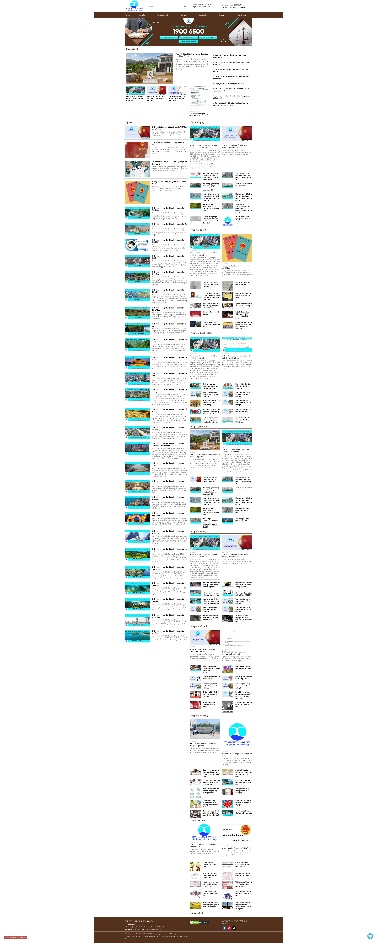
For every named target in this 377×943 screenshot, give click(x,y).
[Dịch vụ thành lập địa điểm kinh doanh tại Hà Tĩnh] (137, 378)
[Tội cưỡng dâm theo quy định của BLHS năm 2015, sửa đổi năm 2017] (227, 618)
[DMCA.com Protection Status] (205, 922)
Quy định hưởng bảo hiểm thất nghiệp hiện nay (243, 782)
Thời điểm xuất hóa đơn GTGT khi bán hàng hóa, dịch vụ (243, 884)
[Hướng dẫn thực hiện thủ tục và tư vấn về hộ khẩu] (137, 192)
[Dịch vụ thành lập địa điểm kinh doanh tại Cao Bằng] (137, 213)
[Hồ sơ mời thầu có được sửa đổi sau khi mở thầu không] (195, 403)
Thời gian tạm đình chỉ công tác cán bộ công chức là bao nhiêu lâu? (211, 813)
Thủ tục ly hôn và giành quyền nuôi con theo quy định (211, 694)
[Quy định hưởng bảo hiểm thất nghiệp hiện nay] (227, 782)
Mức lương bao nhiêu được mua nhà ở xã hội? (242, 511)
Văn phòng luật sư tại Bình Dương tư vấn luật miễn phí (211, 394)
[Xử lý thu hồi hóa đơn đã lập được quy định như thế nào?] (195, 875)
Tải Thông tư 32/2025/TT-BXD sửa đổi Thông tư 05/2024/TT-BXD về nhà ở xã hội (243, 208)
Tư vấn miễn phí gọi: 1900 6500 (15, 937)
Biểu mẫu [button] (222, 15)
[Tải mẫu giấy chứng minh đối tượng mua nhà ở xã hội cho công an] (227, 175)
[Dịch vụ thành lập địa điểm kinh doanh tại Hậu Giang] (137, 432)
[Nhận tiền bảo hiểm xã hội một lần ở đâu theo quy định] (227, 804)
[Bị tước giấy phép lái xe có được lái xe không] (227, 305)
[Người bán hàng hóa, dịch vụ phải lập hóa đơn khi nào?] (195, 884)
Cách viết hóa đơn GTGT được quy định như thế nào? (242, 865)
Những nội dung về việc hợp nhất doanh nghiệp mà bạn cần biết (211, 412)
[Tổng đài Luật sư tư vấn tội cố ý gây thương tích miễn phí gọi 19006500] (227, 592)
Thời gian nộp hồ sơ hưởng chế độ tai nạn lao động (242, 791)
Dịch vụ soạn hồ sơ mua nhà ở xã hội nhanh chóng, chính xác (203, 146)
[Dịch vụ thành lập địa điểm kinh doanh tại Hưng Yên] (137, 486)
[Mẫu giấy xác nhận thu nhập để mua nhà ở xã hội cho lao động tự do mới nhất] (195, 196)
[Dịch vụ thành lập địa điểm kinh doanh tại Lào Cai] (137, 604)
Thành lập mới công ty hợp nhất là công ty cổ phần (243, 893)
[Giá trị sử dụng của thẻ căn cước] (195, 314)
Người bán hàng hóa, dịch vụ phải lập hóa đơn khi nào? (210, 884)
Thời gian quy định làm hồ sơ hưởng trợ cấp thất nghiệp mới (211, 791)
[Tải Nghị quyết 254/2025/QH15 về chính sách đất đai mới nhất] (195, 206)
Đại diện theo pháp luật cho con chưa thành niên (243, 704)
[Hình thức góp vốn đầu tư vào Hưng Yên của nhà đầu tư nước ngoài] (195, 419)
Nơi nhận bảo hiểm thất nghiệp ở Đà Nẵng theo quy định (203, 744)
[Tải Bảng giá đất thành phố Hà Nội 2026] (227, 520)
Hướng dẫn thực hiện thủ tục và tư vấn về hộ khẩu (236, 267)
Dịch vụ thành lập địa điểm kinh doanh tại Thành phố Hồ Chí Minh (168, 444)
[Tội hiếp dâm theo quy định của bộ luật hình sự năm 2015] (195, 618)
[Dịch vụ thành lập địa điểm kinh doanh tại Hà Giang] (137, 344)
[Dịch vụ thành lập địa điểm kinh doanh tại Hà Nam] (137, 362)
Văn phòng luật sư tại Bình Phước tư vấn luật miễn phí (243, 403)
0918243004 (242, 7)
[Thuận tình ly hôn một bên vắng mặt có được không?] (195, 705)
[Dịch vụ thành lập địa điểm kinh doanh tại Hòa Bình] (137, 468)
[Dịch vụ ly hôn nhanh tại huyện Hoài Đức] (195, 678)
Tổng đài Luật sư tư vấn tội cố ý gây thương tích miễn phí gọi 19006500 (243, 593)
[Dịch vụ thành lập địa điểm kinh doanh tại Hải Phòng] (137, 414)
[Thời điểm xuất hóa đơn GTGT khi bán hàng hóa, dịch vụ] (227, 885)
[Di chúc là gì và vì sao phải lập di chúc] (227, 286)
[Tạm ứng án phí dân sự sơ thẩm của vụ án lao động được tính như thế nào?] (195, 772)
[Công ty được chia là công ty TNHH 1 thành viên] (195, 894)
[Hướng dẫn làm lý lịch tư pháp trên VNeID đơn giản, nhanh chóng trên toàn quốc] (195, 295)
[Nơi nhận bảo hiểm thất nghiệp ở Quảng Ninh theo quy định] (137, 169)
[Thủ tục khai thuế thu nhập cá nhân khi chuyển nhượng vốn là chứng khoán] (227, 905)
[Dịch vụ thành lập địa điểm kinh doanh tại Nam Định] (137, 620)
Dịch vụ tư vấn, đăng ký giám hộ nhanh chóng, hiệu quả (211, 284)
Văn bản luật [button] (202, 15)
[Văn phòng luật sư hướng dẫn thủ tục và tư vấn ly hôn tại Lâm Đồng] (195, 668)
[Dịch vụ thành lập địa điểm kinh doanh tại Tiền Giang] (227, 419)
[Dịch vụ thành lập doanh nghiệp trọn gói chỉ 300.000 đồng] (195, 386)
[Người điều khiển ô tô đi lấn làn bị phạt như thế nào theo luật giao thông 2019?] (227, 325)
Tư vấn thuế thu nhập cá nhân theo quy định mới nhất (204, 845)
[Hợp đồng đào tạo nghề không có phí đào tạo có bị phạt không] (195, 782)
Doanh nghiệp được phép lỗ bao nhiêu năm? (210, 865)
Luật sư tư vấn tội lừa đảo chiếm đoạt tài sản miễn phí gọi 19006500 (211, 601)
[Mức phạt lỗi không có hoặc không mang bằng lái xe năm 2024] (195, 305)
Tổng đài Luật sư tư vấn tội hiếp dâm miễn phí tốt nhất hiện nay (211, 585)
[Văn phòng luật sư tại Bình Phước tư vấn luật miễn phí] (227, 402)
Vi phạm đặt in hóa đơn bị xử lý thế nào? (237, 848)
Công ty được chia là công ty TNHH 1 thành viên (210, 893)
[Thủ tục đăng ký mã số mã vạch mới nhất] (227, 411)
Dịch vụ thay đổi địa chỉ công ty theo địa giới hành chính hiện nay (236, 357)
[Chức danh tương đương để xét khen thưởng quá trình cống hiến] (195, 804)
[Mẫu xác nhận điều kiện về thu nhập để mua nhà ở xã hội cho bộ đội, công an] (227, 196)
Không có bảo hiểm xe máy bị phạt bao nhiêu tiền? (243, 295)
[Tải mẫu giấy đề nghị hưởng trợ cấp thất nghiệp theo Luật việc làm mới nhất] (195, 175)
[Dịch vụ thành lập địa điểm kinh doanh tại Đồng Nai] (137, 295)
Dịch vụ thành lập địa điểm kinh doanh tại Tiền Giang (242, 420)
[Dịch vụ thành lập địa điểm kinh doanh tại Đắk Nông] (137, 261)
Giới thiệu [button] (141, 15)
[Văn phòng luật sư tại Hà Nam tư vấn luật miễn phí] (227, 394)
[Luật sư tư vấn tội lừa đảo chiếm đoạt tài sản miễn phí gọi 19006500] (195, 601)
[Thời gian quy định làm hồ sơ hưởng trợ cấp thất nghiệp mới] (195, 793)
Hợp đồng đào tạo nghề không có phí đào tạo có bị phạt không (211, 782)
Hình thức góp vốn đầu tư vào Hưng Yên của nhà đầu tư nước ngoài (211, 420)
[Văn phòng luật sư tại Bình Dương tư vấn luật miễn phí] (195, 394)
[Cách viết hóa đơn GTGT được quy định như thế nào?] (227, 864)
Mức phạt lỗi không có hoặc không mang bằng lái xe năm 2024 (211, 306)
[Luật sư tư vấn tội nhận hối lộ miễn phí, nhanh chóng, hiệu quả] (227, 584)
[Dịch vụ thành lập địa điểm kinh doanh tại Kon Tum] (137, 536)
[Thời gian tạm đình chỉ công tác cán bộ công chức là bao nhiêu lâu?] (195, 813)
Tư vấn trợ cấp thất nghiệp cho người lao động (242, 219)
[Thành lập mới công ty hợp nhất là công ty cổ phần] (227, 895)
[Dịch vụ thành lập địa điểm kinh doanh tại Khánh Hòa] (137, 502)
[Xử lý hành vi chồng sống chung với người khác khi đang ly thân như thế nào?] (227, 694)
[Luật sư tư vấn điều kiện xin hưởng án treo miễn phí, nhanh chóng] (195, 592)
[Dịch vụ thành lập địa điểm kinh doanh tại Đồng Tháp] (137, 313)
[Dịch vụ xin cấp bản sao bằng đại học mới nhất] (137, 149)
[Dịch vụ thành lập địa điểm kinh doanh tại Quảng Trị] (227, 386)
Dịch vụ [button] (183, 15)
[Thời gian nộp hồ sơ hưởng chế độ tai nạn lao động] (227, 791)
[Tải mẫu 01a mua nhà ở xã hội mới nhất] (227, 185)
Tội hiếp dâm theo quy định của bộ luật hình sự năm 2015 (211, 618)
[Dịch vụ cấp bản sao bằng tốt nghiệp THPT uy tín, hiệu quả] (137, 132)
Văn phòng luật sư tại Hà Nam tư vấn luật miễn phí (242, 394)
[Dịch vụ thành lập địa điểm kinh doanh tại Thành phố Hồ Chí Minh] (137, 448)
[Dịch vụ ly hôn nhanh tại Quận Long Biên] (227, 678)
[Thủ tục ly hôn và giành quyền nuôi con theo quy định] (195, 694)
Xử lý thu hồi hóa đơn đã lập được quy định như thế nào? (210, 875)
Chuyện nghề (242, 15)
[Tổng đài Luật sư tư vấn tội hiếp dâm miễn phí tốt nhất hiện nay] (195, 584)
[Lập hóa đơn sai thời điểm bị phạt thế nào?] (227, 876)
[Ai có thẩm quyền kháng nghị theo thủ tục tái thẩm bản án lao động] (227, 772)
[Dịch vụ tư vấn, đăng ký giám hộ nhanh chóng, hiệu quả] (195, 285)
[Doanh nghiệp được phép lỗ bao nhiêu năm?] (195, 866)
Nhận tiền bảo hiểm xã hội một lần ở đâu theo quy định (243, 803)
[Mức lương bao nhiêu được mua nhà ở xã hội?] (227, 510)
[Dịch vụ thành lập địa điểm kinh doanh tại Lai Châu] (137, 554)
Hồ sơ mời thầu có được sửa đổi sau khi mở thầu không (211, 403)
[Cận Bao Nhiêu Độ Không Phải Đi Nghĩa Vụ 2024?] (195, 324)
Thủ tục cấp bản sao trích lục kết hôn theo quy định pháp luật (235, 653)
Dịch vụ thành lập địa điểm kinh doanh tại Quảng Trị (242, 386)
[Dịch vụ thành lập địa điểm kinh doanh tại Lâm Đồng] (137, 572)
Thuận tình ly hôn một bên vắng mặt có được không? (211, 704)
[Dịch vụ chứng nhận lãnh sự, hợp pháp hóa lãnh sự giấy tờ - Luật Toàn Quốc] (195, 218)
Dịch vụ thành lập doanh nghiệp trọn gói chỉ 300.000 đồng (210, 386)
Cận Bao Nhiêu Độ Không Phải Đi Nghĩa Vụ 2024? (211, 324)
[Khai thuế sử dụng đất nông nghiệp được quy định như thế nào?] (195, 905)
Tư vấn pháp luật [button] (162, 15)
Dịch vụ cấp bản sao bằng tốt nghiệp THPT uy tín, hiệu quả (235, 146)
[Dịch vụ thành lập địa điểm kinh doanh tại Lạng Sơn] (137, 588)
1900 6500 (238, 5)
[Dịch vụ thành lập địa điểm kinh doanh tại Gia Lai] (137, 329)
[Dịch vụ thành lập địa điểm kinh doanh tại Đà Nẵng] (137, 229)
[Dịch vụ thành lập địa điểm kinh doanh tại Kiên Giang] (137, 518)
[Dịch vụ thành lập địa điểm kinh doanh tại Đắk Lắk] (137, 245)
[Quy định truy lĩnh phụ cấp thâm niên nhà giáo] (227, 813)
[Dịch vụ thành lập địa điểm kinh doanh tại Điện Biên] (137, 277)
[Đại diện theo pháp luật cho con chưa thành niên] (227, 707)
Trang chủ (128, 15)
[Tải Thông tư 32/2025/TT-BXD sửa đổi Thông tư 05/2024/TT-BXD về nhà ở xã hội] (227, 206)
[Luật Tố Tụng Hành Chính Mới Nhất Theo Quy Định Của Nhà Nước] (227, 314)
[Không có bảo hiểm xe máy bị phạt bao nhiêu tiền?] (227, 296)
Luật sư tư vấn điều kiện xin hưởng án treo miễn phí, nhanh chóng (211, 593)
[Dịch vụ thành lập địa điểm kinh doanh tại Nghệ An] (137, 636)
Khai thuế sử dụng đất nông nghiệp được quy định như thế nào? (211, 905)
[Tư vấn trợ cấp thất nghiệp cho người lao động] (227, 221)
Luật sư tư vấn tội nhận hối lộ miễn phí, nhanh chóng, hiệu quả (243, 585)
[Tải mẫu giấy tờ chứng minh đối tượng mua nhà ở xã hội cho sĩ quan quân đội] (195, 185)
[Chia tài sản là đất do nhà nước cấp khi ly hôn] (227, 669)
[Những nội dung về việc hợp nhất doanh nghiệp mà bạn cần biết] (195, 411)
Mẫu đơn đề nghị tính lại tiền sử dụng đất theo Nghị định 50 (205, 455)
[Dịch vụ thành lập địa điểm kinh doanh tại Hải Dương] (137, 394)
